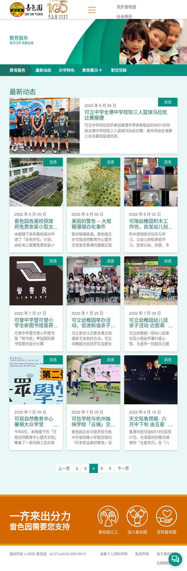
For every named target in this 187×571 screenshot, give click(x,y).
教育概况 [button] (90, 70)
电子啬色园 (165, 553)
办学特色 (67, 70)
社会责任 (124, 16)
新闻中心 (124, 26)
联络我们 (124, 45)
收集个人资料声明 (113, 553)
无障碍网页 (165, 562)
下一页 (123, 468)
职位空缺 (119, 70)
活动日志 (124, 36)
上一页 (64, 468)
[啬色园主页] (26, 8)
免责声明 (142, 553)
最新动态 (43, 70)
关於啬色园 (126, 7)
